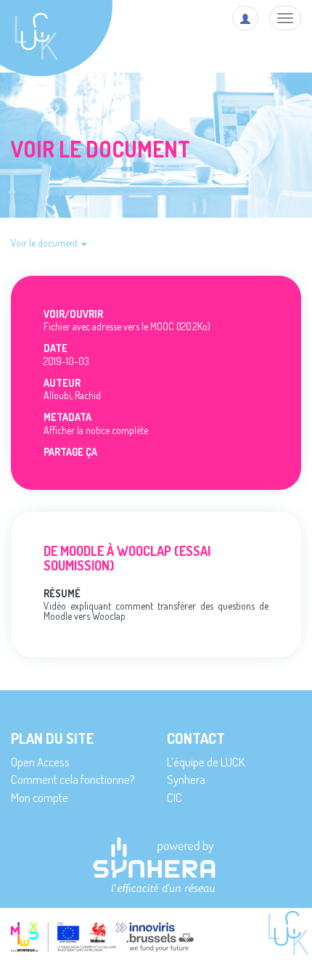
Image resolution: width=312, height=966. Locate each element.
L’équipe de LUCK (206, 761)
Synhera (186, 779)
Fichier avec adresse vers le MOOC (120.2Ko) (127, 326)
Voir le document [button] (45, 243)
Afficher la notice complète (96, 430)
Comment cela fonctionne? (73, 779)
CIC (174, 797)
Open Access (40, 761)
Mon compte (39, 797)
